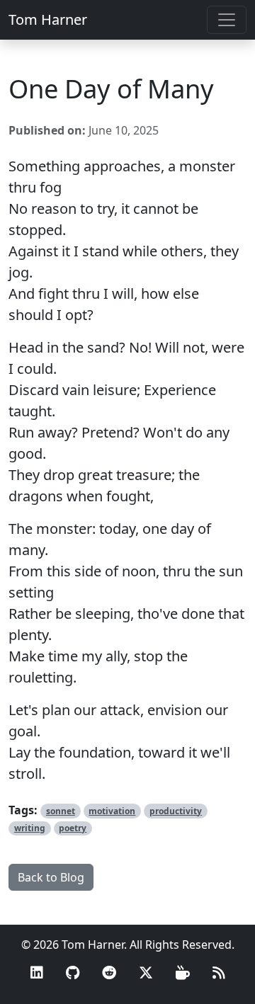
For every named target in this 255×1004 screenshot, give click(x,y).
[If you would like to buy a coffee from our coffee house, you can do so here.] (183, 973)
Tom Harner (47, 19)
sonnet (60, 811)
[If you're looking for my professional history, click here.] (36, 973)
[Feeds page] (218, 973)
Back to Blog (51, 877)
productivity (175, 811)
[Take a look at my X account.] (146, 973)
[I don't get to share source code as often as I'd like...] (72, 973)
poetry (72, 828)
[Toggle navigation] (226, 20)
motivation (112, 811)
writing (29, 828)
